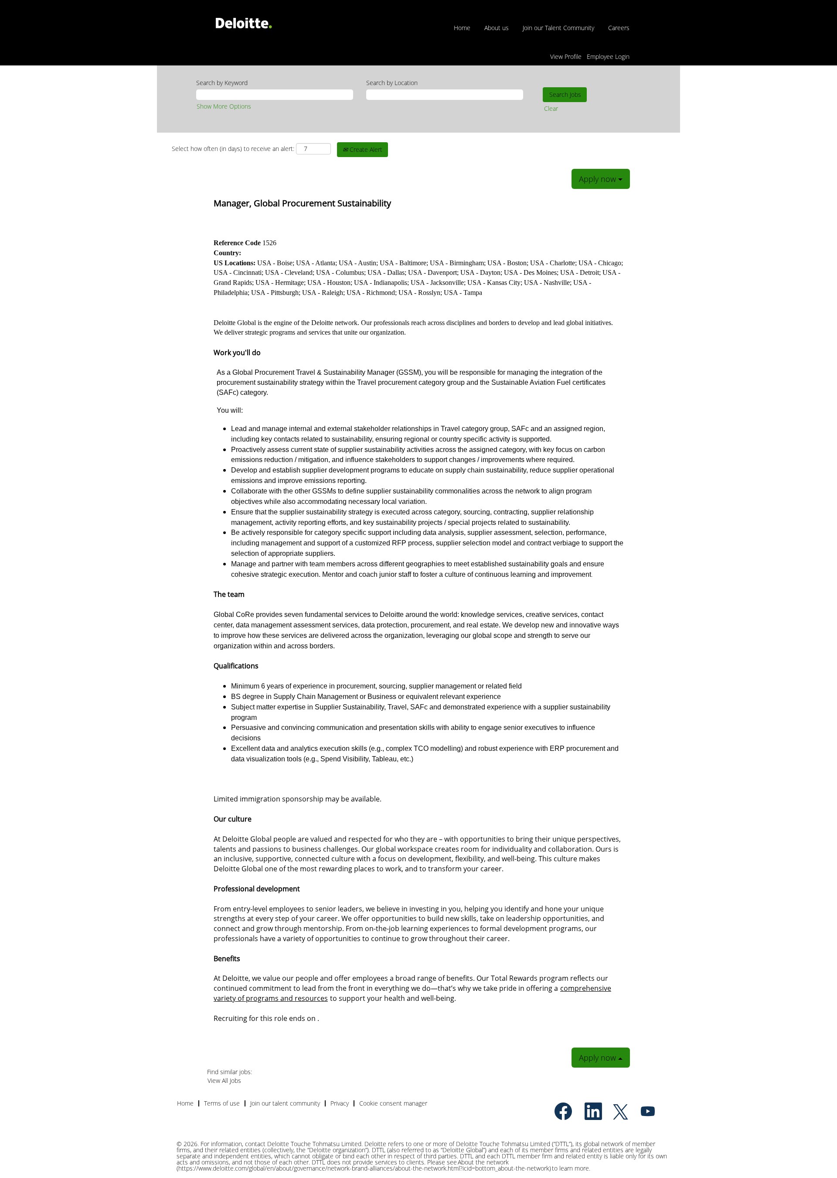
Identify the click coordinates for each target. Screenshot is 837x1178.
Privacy (339, 1103)
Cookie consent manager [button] (393, 1103)
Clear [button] (551, 108)
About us (496, 28)
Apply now (598, 179)
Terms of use (222, 1103)
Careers (618, 28)
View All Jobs (224, 1080)
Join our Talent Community (558, 28)
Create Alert (365, 149)
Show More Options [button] (224, 106)
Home (462, 28)
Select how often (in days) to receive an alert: (233, 148)
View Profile (566, 56)
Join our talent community (285, 1103)
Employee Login (608, 56)
